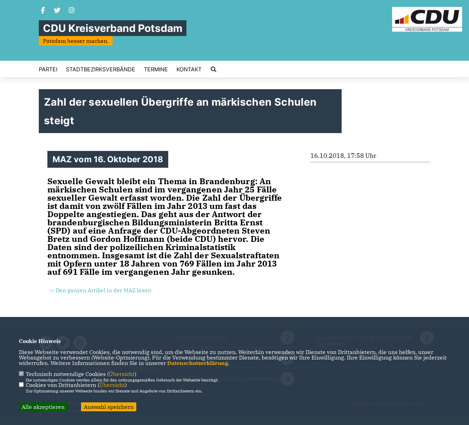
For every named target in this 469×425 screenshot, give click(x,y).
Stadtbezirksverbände (100, 69)
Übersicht (122, 373)
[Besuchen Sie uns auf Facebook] (43, 11)
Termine (156, 69)
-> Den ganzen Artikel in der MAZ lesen (99, 290)
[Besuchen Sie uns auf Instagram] (72, 11)
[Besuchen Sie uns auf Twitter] (57, 11)
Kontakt (189, 69)
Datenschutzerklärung (197, 362)
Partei (48, 69)
